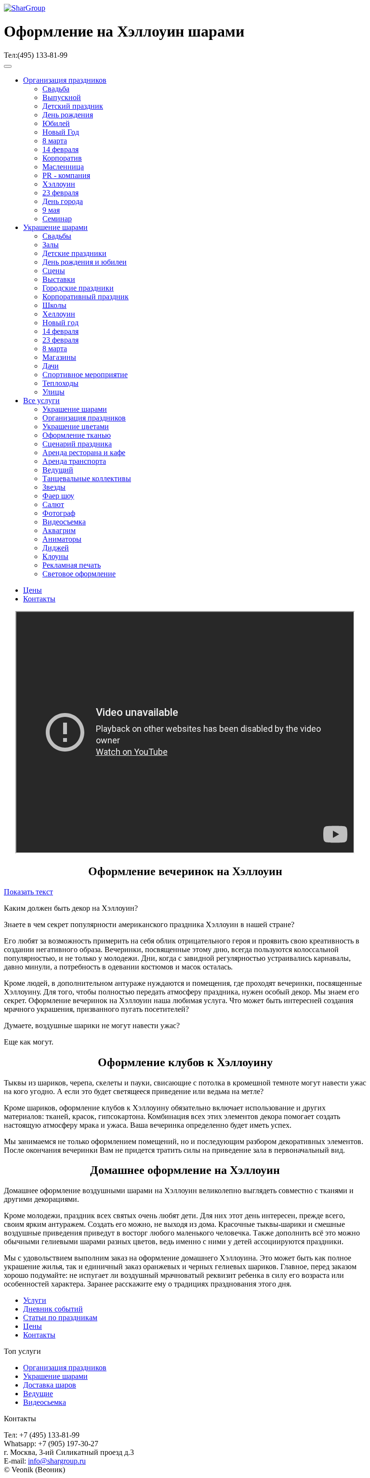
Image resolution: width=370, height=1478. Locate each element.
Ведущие (38, 1393)
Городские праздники (78, 288)
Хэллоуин (58, 184)
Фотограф (58, 513)
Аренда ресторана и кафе (83, 452)
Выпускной (61, 97)
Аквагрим (59, 530)
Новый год (60, 323)
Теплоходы (60, 383)
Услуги (34, 1300)
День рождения (67, 115)
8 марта (54, 141)
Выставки (58, 279)
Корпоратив (62, 158)
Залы (50, 245)
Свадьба (55, 89)
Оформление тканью (76, 435)
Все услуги (41, 400)
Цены (32, 590)
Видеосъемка (64, 522)
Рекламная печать (71, 565)
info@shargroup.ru (57, 1461)
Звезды (54, 487)
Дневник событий (53, 1309)
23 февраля (60, 193)
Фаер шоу (58, 496)
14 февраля (60, 149)
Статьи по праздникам (60, 1317)
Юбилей (56, 123)
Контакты (39, 599)
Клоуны (55, 556)
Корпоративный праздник (85, 297)
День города (62, 201)
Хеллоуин (58, 314)
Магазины (59, 357)
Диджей (55, 548)
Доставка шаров (49, 1385)
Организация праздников (64, 80)
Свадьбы (56, 236)
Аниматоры (61, 539)
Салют (53, 504)
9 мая (51, 210)
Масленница (63, 167)
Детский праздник (72, 106)
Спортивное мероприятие (85, 374)
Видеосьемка (44, 1402)
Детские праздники (74, 253)
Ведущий (57, 470)
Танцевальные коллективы (86, 478)
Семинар (57, 219)
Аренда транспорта (74, 461)
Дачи (50, 366)
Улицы (53, 392)
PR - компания (66, 175)
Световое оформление (79, 574)
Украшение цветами (75, 426)
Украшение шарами (55, 227)
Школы (54, 305)
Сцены (53, 271)
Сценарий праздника (77, 444)
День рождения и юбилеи (84, 262)
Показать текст (28, 892)
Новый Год (60, 132)
